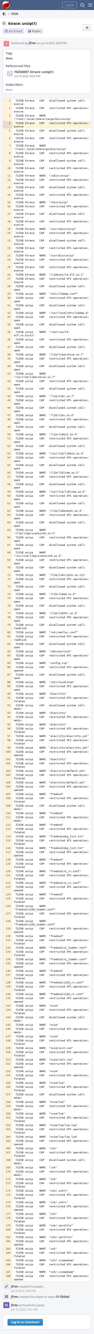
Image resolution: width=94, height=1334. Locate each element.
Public (36, 31)
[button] (90, 5)
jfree (32, 43)
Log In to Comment (25, 1322)
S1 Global (62, 1297)
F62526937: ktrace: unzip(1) (33, 72)
